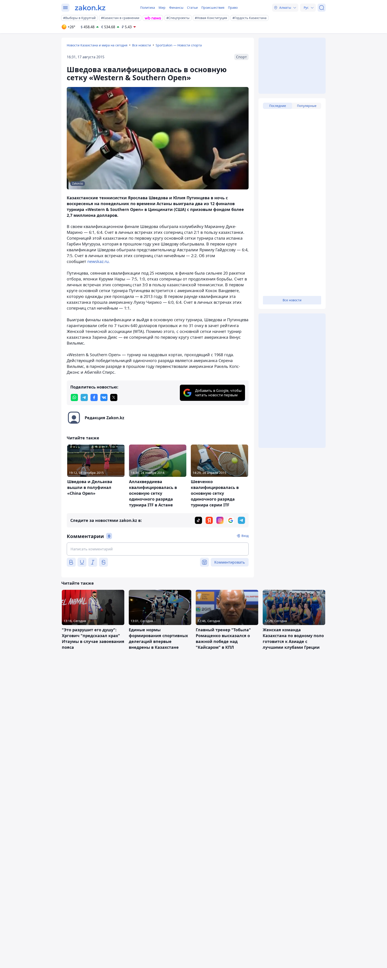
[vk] (104, 397)
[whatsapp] (74, 397)
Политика (147, 7)
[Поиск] (322, 8)
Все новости (141, 45)
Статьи (192, 7)
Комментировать (229, 562)
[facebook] (94, 397)
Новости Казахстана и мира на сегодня (97, 45)
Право (233, 7)
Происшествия (212, 7)
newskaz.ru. (98, 261)
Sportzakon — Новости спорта (179, 45)
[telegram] (84, 397)
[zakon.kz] (90, 7)
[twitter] (114, 397)
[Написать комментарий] (158, 549)
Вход (245, 536)
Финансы (176, 7)
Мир (162, 7)
